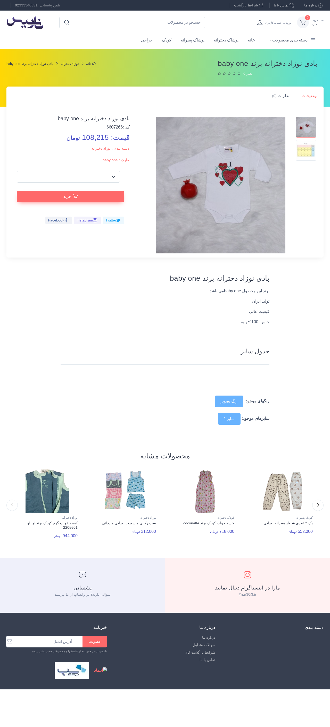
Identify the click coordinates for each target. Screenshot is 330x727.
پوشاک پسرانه (192, 40)
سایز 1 (229, 418)
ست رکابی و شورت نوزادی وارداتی (129, 523)
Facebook (56, 220)
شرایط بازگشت (246, 5)
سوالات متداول (204, 645)
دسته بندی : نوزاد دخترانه (110, 148)
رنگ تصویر (229, 401)
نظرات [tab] (280, 95)
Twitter (110, 220)
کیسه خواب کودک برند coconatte (208, 523)
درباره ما (310, 5)
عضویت (94, 641)
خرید (67, 196)
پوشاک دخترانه (226, 40)
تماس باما (281, 5)
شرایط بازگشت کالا (200, 652)
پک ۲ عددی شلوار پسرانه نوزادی (288, 523)
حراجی (147, 40)
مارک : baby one (116, 160)
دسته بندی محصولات (290, 40)
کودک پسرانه (304, 517)
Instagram (85, 220)
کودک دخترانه (225, 517)
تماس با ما (207, 660)
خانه (251, 40)
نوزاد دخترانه (70, 64)
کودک (166, 40)
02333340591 (26, 5)
